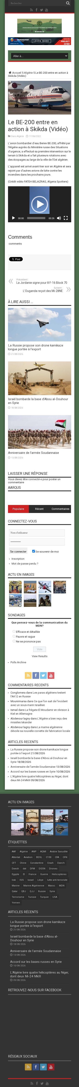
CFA (57, 857)
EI (24, 874)
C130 (48, 857)
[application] (39, 204)
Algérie (28, 72)
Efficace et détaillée (28, 631)
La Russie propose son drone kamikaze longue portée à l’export (35, 347)
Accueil (16, 72)
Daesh (15, 868)
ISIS (22, 880)
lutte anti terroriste (57, 880)
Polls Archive (18, 662)
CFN (65, 857)
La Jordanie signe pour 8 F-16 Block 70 (41, 281)
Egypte (15, 874)
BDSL (39, 857)
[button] (39, 204)
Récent (39, 508)
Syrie (52, 891)
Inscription (18, 558)
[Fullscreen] (66, 218)
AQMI (43, 851)
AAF (14, 851)
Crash (50, 863)
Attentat (16, 857)
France (32, 874)
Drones (53, 868)
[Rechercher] (68, 3)
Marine (16, 885)
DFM (32, 868)
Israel (31, 880)
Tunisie (32, 897)
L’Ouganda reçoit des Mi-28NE (43, 289)
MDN (61, 885)
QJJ (32, 891)
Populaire (18, 508)
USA (54, 897)
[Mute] (59, 218)
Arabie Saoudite (59, 851)
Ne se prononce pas (28, 641)
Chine (23, 863)
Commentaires (60, 508)
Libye (40, 880)
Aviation (28, 857)
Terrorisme (18, 897)
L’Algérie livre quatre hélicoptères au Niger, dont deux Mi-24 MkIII (39, 974)
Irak (14, 880)
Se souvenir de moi (47, 551)
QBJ (23, 891)
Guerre (44, 874)
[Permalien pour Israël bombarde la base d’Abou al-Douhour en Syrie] (39, 394)
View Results (39, 656)
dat (24, 868)
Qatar (14, 891)
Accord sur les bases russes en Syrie (33, 771)
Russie (42, 891)
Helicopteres (59, 874)
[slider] (36, 218)
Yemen (16, 902)
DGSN (42, 868)
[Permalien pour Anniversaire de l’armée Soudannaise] (39, 447)
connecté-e (35, 479)
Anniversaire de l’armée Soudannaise (33, 453)
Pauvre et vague (25, 636)
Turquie (44, 897)
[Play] (13, 218)
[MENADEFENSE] (39, 30)
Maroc (51, 885)
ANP (34, 851)
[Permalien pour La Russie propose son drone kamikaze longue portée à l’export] (39, 340)
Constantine (36, 863)
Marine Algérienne (33, 885)
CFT (14, 863)
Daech (61, 863)
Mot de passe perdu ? (25, 563)
